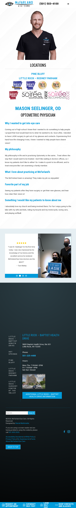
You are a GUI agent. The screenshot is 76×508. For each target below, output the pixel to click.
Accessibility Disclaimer (14, 437)
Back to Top (13, 447)
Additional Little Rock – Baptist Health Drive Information (42, 395)
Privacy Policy (11, 439)
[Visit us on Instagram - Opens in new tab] (68, 431)
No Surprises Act (23, 439)
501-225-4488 (29, 355)
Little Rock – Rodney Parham (38, 78)
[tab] (13, 341)
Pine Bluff (38, 74)
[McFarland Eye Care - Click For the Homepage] (19, 4)
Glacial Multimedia (22, 423)
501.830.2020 (14, 432)
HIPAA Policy (29, 437)
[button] (68, 4)
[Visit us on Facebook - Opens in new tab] (64, 431)
